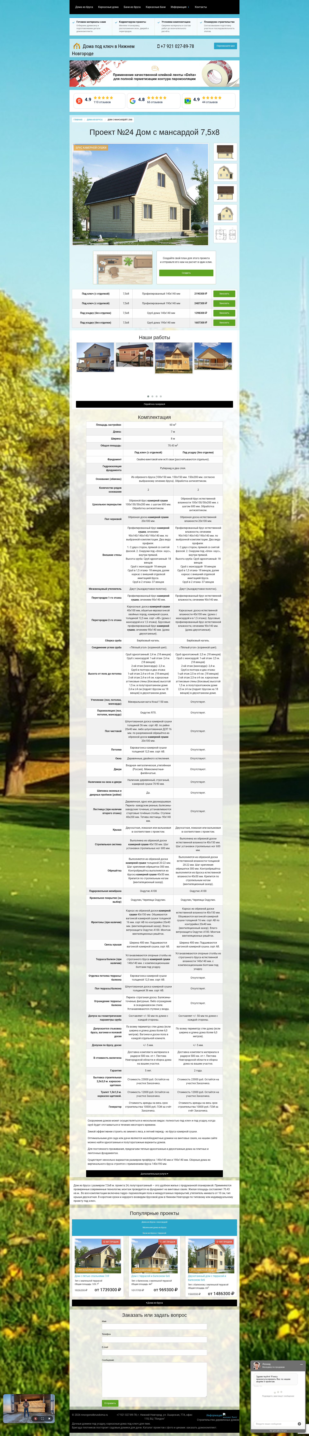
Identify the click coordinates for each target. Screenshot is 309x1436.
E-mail (105, 1347)
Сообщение (108, 1360)
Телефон (106, 1334)
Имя (104, 1321)
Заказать (224, 293)
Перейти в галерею (154, 404)
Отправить (110, 1403)
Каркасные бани (156, 7)
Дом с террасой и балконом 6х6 (150, 1276)
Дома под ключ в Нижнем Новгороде (103, 49)
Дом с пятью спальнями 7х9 (92, 1276)
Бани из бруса (132, 7)
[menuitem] (84, 7)
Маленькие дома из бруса (154, 1227)
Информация (179, 7)
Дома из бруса (84, 7)
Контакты (201, 7)
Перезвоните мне (226, 46)
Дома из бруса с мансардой (154, 1222)
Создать (186, 273)
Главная (78, 120)
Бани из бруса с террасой (154, 1233)
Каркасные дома (108, 7)
